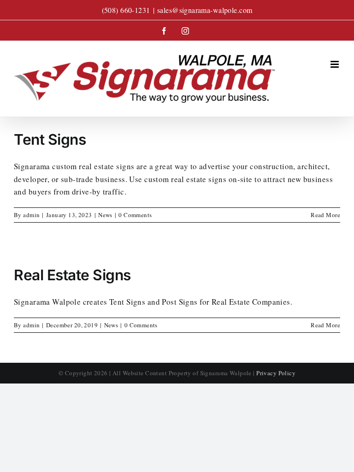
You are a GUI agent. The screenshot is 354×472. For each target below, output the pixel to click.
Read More (325, 215)
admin (31, 215)
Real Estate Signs (72, 275)
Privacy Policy (275, 373)
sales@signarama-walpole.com (204, 10)
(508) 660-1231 (126, 10)
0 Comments (135, 215)
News (105, 215)
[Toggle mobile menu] (335, 64)
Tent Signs (50, 139)
